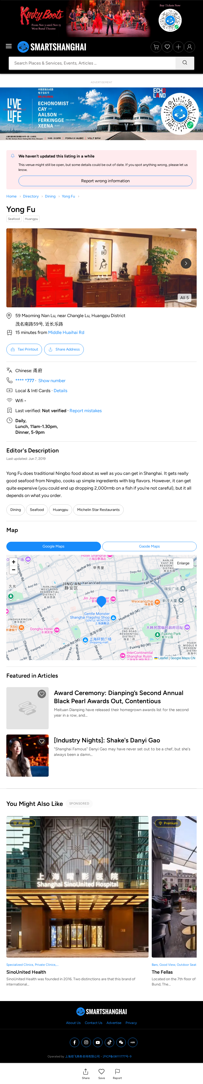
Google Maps (53, 546)
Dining (50, 196)
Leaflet (163, 658)
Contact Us (93, 1023)
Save (101, 1078)
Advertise (114, 1023)
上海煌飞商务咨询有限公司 (82, 1056)
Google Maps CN (182, 658)
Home (11, 196)
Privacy (131, 1023)
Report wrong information (105, 180)
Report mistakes (86, 410)
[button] (86, 1074)
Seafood (37, 509)
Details (60, 390)
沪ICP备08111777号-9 (117, 1056)
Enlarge (183, 563)
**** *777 (24, 380)
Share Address (68, 349)
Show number (52, 380)
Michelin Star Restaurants (98, 509)
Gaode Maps (149, 546)
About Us (73, 1023)
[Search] (185, 63)
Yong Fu (68, 196)
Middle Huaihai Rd (66, 332)
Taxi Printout (28, 349)
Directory (31, 196)
